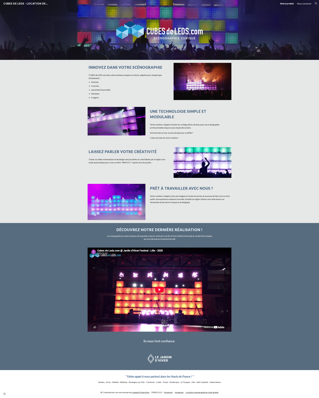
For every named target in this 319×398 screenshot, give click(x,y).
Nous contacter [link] (304, 3)
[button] (316, 3)
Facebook (168, 392)
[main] (129, 67)
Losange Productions (140, 392)
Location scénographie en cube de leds (202, 392)
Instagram (179, 392)
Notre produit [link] (287, 3)
